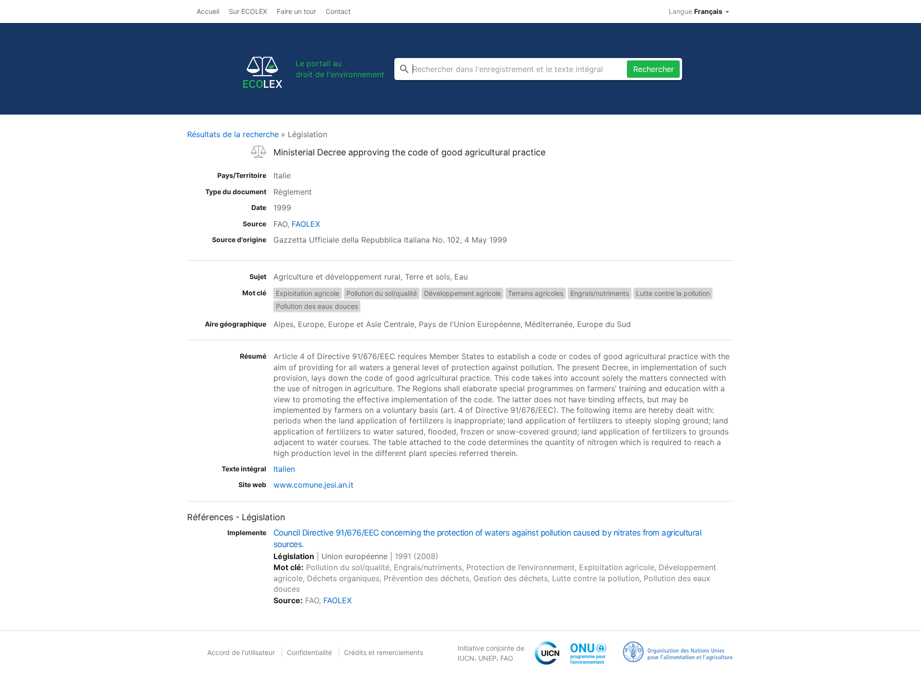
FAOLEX (306, 224)
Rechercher (653, 69)
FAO (506, 658)
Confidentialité (309, 652)
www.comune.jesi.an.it (313, 485)
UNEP (487, 658)
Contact (338, 11)
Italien (284, 469)
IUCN (466, 658)
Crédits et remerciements (383, 652)
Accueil (208, 11)
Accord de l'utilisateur (241, 652)
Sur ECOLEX (248, 11)
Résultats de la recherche (233, 134)
